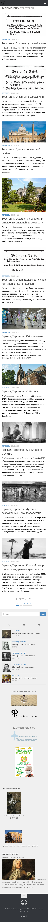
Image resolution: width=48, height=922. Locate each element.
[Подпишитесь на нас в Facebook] (21, 916)
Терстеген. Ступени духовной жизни (24, 43)
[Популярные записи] (24, 625)
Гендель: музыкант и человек (13, 857)
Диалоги (15, 675)
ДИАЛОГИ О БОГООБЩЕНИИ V (24, 678)
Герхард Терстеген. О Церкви (20, 391)
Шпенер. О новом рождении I (23, 667)
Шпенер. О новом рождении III (23, 644)
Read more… (29, 887)
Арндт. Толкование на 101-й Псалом (26, 633)
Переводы (6, 39)
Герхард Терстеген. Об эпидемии (22, 336)
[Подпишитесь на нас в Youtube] (24, 916)
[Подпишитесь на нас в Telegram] (26, 916)
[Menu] (45, 3)
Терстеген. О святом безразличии (23, 96)
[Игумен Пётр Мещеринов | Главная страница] (3, 3)
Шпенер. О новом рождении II (23, 656)
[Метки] (38, 625)
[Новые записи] (9, 625)
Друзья (23, 642)
